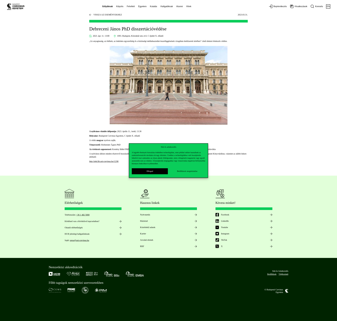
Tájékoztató (283, 274)
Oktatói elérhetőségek (74, 227)
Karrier (143, 234)
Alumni (179, 6)
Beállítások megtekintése (187, 171)
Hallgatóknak (166, 6)
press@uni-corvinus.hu (79, 240)
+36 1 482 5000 (83, 215)
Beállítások (271, 274)
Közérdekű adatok (147, 227)
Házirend (144, 221)
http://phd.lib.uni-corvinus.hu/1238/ (104, 161)
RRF (142, 246)
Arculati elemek (146, 240)
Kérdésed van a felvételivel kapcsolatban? (82, 221)
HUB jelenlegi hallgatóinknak (77, 234)
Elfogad (150, 171)
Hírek (188, 6)
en (328, 6)
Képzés (119, 6)
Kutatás (153, 6)
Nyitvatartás (145, 215)
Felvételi (131, 6)
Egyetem (142, 6)
